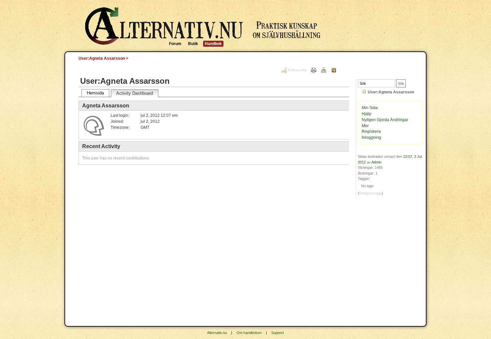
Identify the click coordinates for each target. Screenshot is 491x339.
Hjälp (366, 113)
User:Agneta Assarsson (101, 58)
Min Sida (370, 107)
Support (277, 333)
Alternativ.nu (217, 333)
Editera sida (297, 70)
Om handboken (249, 333)
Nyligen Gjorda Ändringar (385, 119)
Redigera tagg (370, 193)
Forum (175, 43)
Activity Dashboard (134, 93)
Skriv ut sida (313, 70)
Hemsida (95, 92)
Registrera (371, 131)
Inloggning (371, 137)
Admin (376, 162)
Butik (193, 43)
